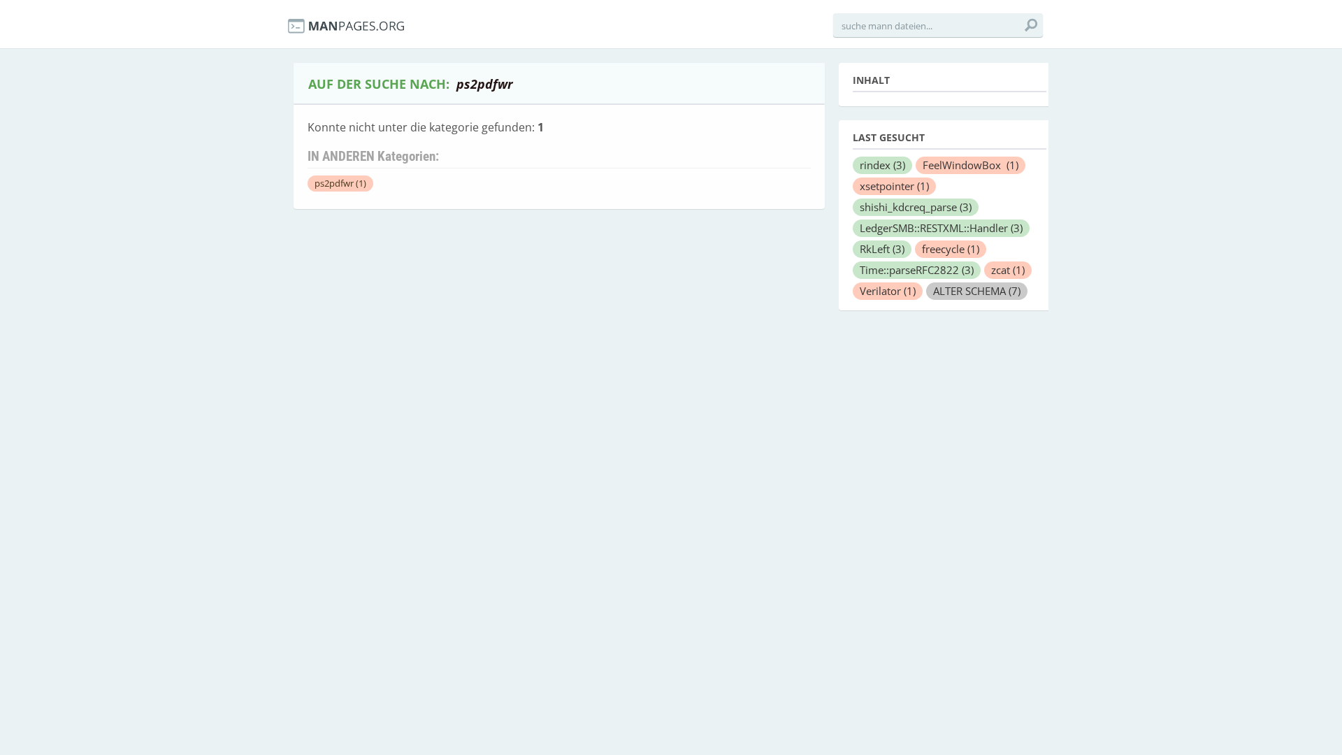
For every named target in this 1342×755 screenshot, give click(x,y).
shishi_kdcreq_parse (916, 207)
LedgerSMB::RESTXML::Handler (941, 228)
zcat (1008, 270)
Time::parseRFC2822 (917, 270)
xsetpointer (894, 186)
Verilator (888, 291)
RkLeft (882, 249)
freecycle (950, 249)
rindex (882, 165)
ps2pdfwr (340, 183)
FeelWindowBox (970, 165)
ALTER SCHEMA (976, 291)
